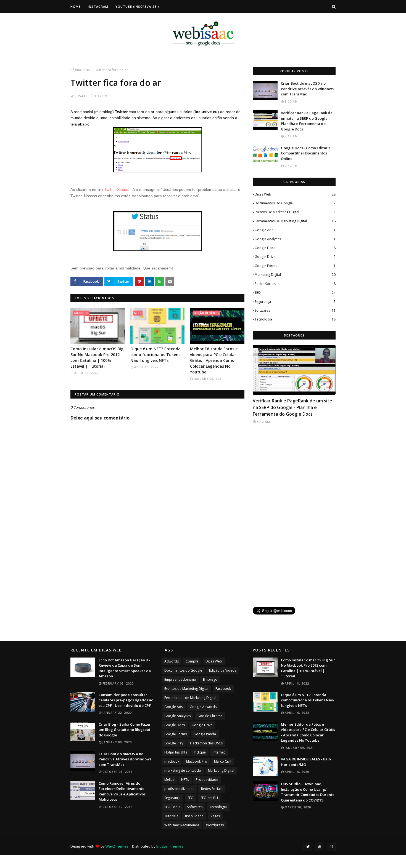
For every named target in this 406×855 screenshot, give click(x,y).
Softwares (295, 310)
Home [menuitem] (75, 6)
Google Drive (295, 256)
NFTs (185, 779)
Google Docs (295, 247)
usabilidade (194, 816)
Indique (200, 752)
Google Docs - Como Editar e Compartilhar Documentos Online (306, 153)
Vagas (215, 816)
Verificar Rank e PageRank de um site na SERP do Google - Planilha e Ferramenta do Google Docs (307, 121)
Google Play (173, 743)
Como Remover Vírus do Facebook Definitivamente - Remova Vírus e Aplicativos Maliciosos (123, 791)
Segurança (295, 301)
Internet (219, 752)
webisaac (79, 96)
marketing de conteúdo (182, 770)
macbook (171, 761)
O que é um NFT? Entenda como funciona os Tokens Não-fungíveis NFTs (155, 354)
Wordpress (215, 825)
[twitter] (308, 846)
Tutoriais (171, 816)
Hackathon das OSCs (206, 743)
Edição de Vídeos (222, 670)
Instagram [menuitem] (98, 6)
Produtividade (207, 779)
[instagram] (331, 846)
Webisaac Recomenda (181, 825)
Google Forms (295, 265)
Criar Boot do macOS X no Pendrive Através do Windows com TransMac (307, 89)
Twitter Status (116, 189)
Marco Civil (222, 761)
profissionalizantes (179, 788)
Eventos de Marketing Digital (295, 212)
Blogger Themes (169, 846)
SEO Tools (172, 807)
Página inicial (80, 70)
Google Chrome (210, 716)
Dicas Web (295, 194)
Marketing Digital (295, 274)
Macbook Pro (196, 761)
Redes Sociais (295, 283)
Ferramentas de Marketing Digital (295, 221)
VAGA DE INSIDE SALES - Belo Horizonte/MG (306, 762)
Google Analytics (295, 239)
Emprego (210, 679)
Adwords (171, 661)
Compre (192, 661)
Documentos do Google (295, 203)
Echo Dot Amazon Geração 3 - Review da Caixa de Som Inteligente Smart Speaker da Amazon (125, 668)
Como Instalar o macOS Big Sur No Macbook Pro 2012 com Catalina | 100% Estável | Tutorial (96, 357)
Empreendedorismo (180, 679)
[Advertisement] (294, 515)
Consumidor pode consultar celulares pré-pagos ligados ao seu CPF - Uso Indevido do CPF (126, 700)
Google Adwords (203, 706)
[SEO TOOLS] (294, 370)
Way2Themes (117, 846)
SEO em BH (209, 797)
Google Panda (205, 734)
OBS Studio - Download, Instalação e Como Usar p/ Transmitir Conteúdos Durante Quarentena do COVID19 (307, 792)
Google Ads (295, 230)
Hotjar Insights (175, 752)
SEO (295, 292)
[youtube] (319, 846)
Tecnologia (295, 319)
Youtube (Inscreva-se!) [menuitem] (137, 6)
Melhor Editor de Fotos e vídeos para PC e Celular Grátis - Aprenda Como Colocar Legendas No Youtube (214, 360)
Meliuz (169, 779)
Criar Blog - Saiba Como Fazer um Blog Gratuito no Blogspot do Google (125, 730)
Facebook (223, 688)
